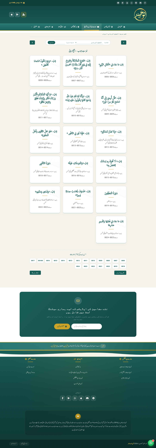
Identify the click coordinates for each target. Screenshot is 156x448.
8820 (108, 266)
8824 (78, 266)
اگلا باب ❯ (35, 273)
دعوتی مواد (60, 26)
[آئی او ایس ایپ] (11, 14)
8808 (108, 261)
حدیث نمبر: (70, 42)
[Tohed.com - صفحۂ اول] (140, 14)
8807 (115, 261)
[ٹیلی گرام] (136, 3)
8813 (70, 261)
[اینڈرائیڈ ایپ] (17, 14)
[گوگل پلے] (68, 398)
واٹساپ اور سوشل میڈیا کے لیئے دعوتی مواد (78, 372)
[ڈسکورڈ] (140, 3)
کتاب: (106, 42)
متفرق (35, 26)
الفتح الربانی (113, 34)
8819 (115, 266)
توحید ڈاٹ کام (131, 443)
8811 (85, 261)
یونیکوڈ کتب (74, 26)
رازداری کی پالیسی (24, 443)
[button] (151, 443)
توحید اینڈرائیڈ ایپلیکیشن (78, 378)
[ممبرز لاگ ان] (23, 14)
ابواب (105, 34)
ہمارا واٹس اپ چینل (30, 372)
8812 (78, 261)
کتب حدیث (123, 34)
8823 (85, 266)
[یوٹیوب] (118, 3)
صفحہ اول (120, 26)
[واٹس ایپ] (131, 3)
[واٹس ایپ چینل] (74, 398)
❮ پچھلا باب (120, 273)
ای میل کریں (54, 346)
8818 (123, 266)
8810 (93, 261)
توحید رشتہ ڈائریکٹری (125, 378)
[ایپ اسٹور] (127, 3)
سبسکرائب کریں (60, 326)
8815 (55, 261)
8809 (100, 261)
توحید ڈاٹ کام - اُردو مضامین (126, 367)
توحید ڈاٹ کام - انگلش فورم (125, 372)
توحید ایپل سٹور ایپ (78, 383)
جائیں (51, 42)
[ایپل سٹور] (81, 398)
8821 (100, 266)
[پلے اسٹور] (122, 3)
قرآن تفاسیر (107, 26)
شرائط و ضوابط (13, 443)
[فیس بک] (145, 3)
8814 (63, 261)
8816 (48, 261)
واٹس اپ (66, 346)
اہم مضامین (47, 26)
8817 (33, 261)
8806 (123, 261)
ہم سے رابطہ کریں (30, 367)
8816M (40, 261)
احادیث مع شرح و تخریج (90, 26)
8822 (93, 266)
